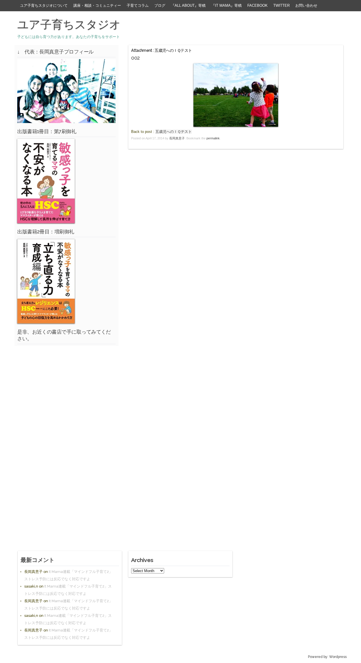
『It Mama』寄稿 (226, 5)
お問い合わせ (306, 5)
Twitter (281, 5)
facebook (257, 5)
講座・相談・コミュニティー (97, 5)
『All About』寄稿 (188, 5)
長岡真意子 (177, 138)
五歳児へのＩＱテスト (173, 132)
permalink (213, 138)
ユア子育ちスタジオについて (44, 5)
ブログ (159, 5)
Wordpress (338, 657)
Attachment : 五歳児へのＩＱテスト (161, 50)
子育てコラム (138, 5)
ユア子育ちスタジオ (69, 24)
